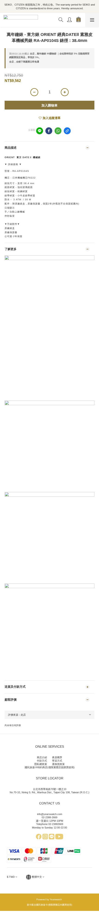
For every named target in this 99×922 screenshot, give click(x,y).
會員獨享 (57, 757)
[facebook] (48, 130)
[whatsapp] (58, 130)
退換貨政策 (58, 764)
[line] (39, 130)
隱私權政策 (40, 764)
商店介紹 (42, 757)
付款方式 (42, 760)
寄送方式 (57, 760)
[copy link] (67, 130)
